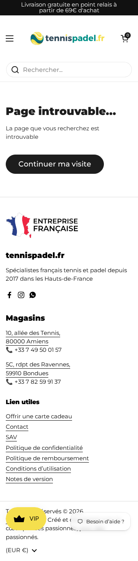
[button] (124, 38)
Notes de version (29, 479)
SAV (11, 437)
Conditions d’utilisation (38, 468)
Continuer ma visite (54, 163)
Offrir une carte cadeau (39, 416)
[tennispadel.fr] (67, 38)
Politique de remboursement (47, 458)
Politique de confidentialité (44, 447)
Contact (17, 426)
